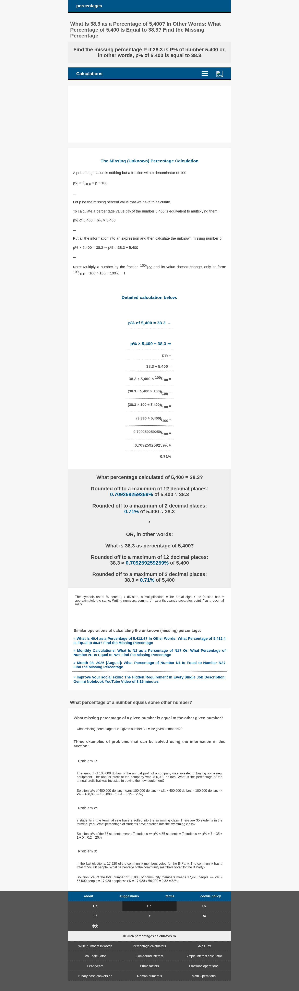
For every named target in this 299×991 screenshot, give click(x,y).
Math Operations (204, 976)
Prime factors (149, 966)
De (95, 906)
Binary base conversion (95, 976)
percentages (89, 5)
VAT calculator (95, 956)
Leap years (95, 966)
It (149, 916)
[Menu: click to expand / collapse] (207, 73)
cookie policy (210, 896)
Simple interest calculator (204, 956)
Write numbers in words (95, 946)
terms (170, 896)
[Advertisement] (149, 114)
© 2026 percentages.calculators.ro (149, 936)
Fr (95, 916)
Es (204, 906)
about (88, 896)
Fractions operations (203, 966)
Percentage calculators (149, 946)
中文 (95, 926)
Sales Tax (204, 946)
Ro (204, 916)
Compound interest (149, 956)
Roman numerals (149, 976)
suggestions (129, 896)
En (149, 906)
